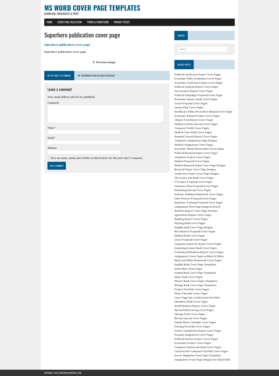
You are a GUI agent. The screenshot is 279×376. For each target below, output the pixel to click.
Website (52, 148)
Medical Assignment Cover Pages (193, 144)
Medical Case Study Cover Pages (193, 132)
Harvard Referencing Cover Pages (194, 310)
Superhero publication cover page (67, 44)
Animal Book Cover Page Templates (195, 272)
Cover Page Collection (69, 22)
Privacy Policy (122, 22)
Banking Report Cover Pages (191, 219)
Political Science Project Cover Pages (196, 339)
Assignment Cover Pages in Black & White (199, 256)
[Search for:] (202, 49)
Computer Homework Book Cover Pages (197, 347)
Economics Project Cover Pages (192, 343)
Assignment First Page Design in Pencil (197, 206)
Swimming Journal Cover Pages (192, 190)
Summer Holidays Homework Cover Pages (198, 194)
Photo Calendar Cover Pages (190, 293)
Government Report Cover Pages (193, 91)
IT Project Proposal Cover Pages (193, 182)
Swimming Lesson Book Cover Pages (195, 248)
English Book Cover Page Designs (193, 227)
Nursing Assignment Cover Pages (193, 334)
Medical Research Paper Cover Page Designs (200, 165)
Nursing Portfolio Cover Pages (192, 326)
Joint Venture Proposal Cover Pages (195, 198)
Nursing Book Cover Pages (189, 223)
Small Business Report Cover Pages (194, 306)
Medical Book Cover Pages (189, 235)
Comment (53, 102)
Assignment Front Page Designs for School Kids (202, 359)
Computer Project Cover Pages (192, 157)
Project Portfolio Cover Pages (191, 289)
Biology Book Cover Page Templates (195, 285)
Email (50, 137)
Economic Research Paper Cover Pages (196, 116)
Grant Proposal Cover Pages (190, 103)
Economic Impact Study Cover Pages (195, 99)
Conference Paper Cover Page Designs (196, 173)
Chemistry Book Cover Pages (191, 301)
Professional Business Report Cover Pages (198, 252)
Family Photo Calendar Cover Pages (195, 322)
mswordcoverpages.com (70, 372)
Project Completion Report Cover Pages (197, 330)
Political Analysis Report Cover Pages (196, 86)
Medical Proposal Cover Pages (191, 161)
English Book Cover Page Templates (195, 264)
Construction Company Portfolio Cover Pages (201, 351)
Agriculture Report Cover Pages (193, 215)
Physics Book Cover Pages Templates (195, 281)
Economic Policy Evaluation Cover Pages (198, 78)
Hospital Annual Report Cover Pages (195, 136)
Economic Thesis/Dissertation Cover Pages (199, 148)
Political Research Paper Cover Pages (196, 153)
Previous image (106, 62)
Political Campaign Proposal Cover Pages (198, 95)
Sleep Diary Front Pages (188, 268)
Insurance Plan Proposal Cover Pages (196, 186)
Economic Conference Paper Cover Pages (198, 82)
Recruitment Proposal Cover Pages (194, 231)
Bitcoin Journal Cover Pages (190, 318)
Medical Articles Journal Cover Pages (195, 124)
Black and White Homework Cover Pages (198, 260)
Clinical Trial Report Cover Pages (193, 120)
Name (51, 127)
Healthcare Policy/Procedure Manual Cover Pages (203, 111)
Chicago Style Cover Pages (189, 314)
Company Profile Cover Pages (191, 128)
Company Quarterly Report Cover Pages (197, 244)
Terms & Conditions (98, 22)
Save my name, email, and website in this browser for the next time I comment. (97, 158)
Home (49, 22)
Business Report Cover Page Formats (195, 210)
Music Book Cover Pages (188, 277)
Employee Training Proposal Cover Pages (198, 202)
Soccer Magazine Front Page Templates (197, 355)
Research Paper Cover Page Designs (195, 169)
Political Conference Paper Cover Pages (197, 74)
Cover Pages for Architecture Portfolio (197, 297)
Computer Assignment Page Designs (195, 140)
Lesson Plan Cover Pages (188, 107)
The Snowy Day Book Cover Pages (194, 178)
